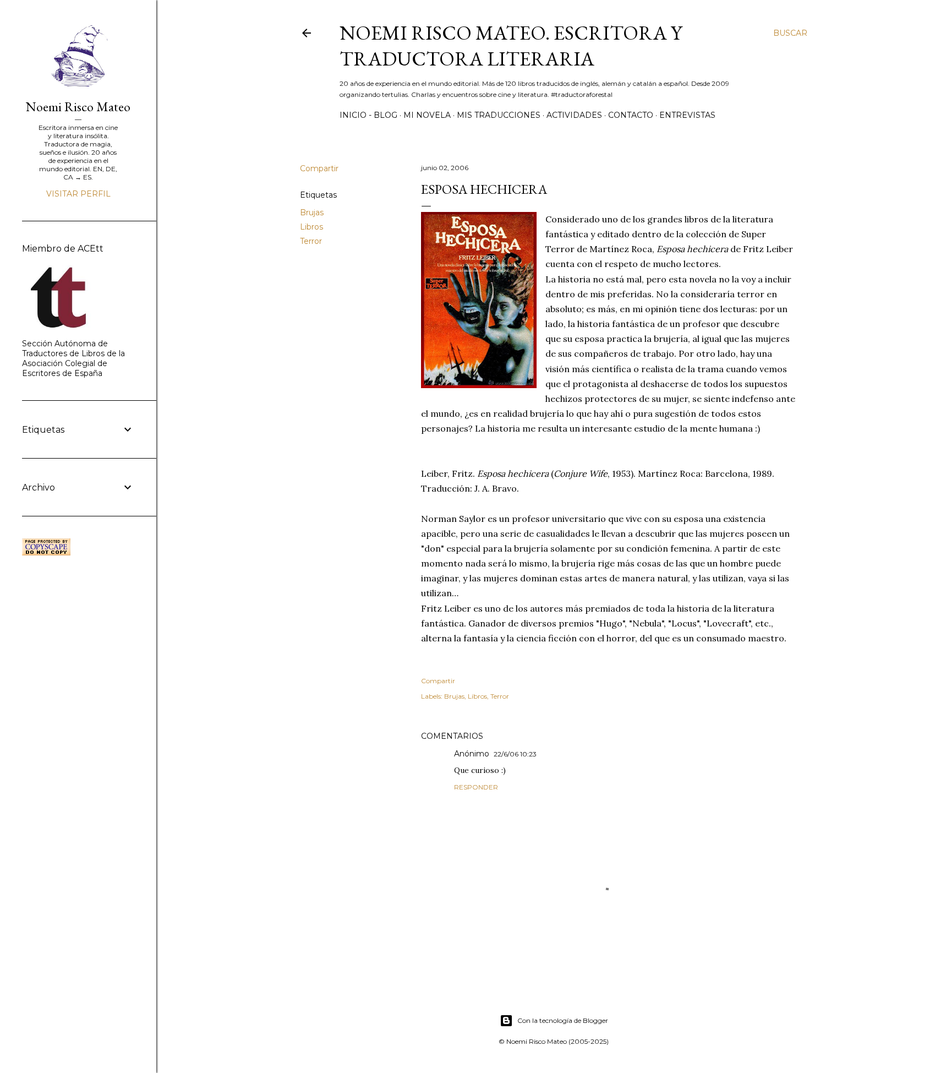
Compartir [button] (319, 168)
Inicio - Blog (368, 115)
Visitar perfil (78, 194)
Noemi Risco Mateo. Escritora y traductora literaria (511, 46)
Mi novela (427, 115)
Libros (311, 227)
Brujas (312, 212)
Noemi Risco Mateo (78, 106)
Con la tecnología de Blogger (562, 1020)
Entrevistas (687, 115)
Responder (476, 787)
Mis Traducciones (498, 115)
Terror (311, 241)
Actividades (574, 115)
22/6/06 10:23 (515, 754)
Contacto (630, 115)
